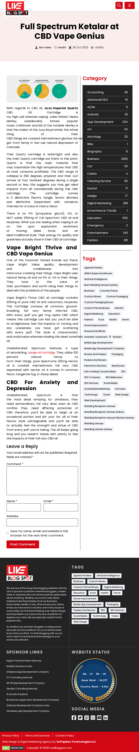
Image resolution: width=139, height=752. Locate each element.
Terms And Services (37, 735)
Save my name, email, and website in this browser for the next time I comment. (39, 533)
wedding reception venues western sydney (109, 417)
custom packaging (117, 296)
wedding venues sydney (98, 429)
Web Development (95, 400)
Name (12, 501)
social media (110, 383)
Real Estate (118, 365)
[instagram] (93, 717)
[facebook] (74, 717)
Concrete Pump (109, 290)
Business (89, 290)
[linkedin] (105, 717)
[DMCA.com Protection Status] (13, 748)
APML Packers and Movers (98, 273)
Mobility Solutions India (19, 666)
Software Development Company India (28, 705)
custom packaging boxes (98, 302)
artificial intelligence (95, 279)
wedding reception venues (99, 406)
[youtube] (99, 717)
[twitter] (80, 717)
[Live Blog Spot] (17, 8)
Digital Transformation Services (24, 660)
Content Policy (64, 735)
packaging (117, 354)
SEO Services (91, 383)
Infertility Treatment (96, 336)
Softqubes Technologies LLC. (76, 741)
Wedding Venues (93, 423)
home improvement (95, 325)
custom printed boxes (96, 308)
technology (91, 394)
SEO (123, 371)
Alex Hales (45, 47)
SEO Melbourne (114, 377)
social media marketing (97, 388)
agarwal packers (93, 267)
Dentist (119, 308)
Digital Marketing (93, 313)
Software (120, 388)
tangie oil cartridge (41, 352)
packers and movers (95, 359)
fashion (88, 319)
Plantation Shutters (95, 365)
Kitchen (117, 336)
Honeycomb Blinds (94, 331)
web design (122, 394)
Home (125, 319)
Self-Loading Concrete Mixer (100, 371)
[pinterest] (86, 717)
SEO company (92, 377)
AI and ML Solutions (17, 694)
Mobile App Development (98, 342)
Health (62, 47)
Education (114, 313)
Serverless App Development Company (28, 710)
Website (12, 516)
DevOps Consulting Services (22, 688)
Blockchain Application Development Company (33, 699)
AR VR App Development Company (26, 683)
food (101, 319)
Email (48, 501)
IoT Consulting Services (19, 677)
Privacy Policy (10, 735)
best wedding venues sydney (101, 284)
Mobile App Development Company (104, 348)
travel (106, 394)
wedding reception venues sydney (104, 411)
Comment (15, 464)
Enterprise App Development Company (28, 671)
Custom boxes (92, 296)
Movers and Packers (95, 354)
